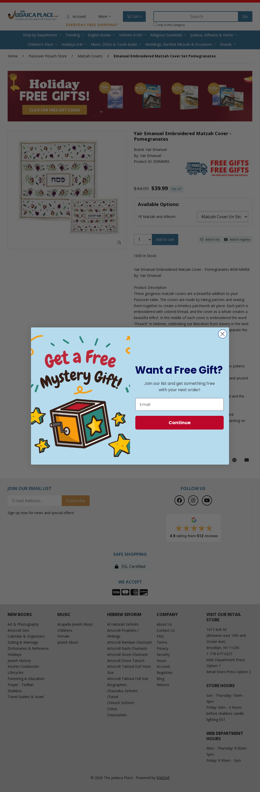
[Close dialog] (222, 333)
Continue (180, 422)
